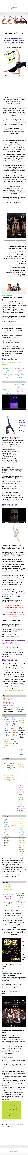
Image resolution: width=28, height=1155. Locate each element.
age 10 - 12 (14, 736)
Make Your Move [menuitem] (14, 1151)
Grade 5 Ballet (8, 700)
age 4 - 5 (19, 372)
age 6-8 (20, 377)
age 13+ (6, 725)
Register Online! (9, 359)
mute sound (18, 408)
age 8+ (22, 827)
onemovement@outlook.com (14, 690)
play (3, 522)
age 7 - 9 (14, 725)
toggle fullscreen (24, 408)
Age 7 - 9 (6, 736)
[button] (17, 22)
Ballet (20, 794)
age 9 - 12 (6, 836)
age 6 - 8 (8, 372)
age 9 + (8, 891)
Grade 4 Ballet (21, 768)
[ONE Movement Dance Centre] (14, 6)
